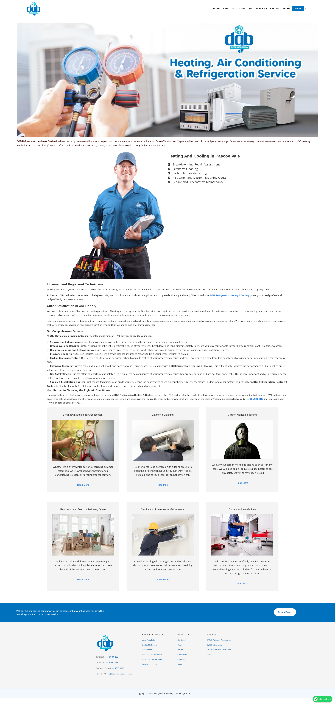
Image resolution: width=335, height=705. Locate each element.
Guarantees (147, 650)
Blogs (286, 8)
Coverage (181, 659)
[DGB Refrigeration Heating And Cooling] (33, 8)
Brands (180, 645)
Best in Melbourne (149, 645)
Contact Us (245, 8)
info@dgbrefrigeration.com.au (119, 674)
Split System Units (214, 645)
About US (229, 8)
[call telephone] (306, 9)
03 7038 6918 (118, 668)
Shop (298, 8)
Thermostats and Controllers (219, 650)
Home (216, 8)
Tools (209, 655)
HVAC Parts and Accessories (219, 640)
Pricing (274, 8)
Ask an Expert (285, 612)
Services (261, 8)
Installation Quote (149, 664)
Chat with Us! (325, 699)
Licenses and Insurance (152, 655)
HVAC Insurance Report (152, 659)
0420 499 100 (112, 657)
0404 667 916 (112, 663)
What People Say (149, 640)
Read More (83, 485)
